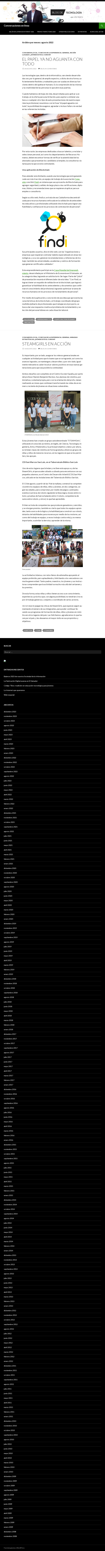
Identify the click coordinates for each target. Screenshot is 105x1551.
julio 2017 (8, 1057)
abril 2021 (8, 850)
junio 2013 (8, 1283)
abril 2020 (8, 905)
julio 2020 (8, 891)
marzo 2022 (8, 799)
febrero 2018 (9, 1025)
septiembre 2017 (11, 1048)
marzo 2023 (8, 744)
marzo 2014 (8, 1241)
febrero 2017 (9, 1080)
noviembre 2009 (10, 1481)
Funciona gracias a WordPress (14, 1548)
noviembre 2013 (10, 1260)
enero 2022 (8, 808)
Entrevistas (82, 32)
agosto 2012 (9, 1329)
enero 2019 (8, 974)
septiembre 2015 (11, 1158)
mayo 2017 (8, 1066)
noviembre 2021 (10, 817)
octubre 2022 (9, 767)
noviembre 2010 (10, 1426)
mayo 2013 (8, 1287)
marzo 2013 (8, 1297)
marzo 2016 (8, 1131)
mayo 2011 (8, 1398)
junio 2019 (8, 951)
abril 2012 (8, 1347)
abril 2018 (8, 1016)
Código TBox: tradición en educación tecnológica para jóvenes (29, 686)
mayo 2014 (8, 1232)
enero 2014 (8, 1251)
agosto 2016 (9, 1108)
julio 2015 (8, 1168)
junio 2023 (8, 730)
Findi (36, 182)
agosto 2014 (9, 1218)
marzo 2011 (8, 1407)
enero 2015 (8, 1195)
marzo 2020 (8, 910)
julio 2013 (8, 1278)
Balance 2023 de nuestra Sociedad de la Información (24, 676)
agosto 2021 (9, 831)
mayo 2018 (8, 1011)
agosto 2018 (9, 997)
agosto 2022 (9, 776)
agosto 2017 (9, 1052)
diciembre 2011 (10, 1366)
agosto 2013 (9, 1274)
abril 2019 (8, 960)
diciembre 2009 (10, 1476)
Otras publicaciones (67, 32)
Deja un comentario (48, 69)
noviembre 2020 (10, 873)
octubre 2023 (9, 721)
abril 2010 (8, 1458)
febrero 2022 (9, 804)
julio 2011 (8, 1389)
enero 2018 (8, 1029)
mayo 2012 (8, 1343)
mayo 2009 (8, 1508)
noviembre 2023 (10, 716)
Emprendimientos (44, 319)
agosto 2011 (9, 1384)
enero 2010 (8, 1472)
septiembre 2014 (11, 1214)
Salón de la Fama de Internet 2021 (21, 32)
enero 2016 (8, 1140)
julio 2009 (8, 1499)
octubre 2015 (9, 1154)
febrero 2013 (9, 1301)
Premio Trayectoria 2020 (46, 32)
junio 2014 (8, 1227)
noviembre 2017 (10, 1039)
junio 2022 (8, 785)
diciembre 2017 (10, 1034)
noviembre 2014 (10, 1204)
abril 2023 (8, 739)
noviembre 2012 (10, 1315)
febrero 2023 (9, 748)
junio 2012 (8, 1338)
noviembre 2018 (10, 983)
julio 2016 (8, 1112)
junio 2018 (8, 1006)
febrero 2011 (9, 1412)
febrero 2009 (9, 1522)
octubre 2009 (9, 1485)
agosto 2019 (9, 942)
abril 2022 (8, 794)
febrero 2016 (9, 1135)
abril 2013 (8, 1292)
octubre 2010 (9, 1430)
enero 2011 (8, 1416)
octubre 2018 (9, 988)
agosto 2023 (9, 725)
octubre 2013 (9, 1264)
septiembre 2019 (11, 937)
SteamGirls (48, 630)
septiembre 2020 (11, 882)
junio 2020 (8, 896)
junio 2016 (8, 1117)
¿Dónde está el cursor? (40, 55)
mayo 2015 (8, 1177)
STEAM (38, 630)
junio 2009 (8, 1504)
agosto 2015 (9, 1163)
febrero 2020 (9, 914)
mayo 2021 (8, 845)
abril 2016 (8, 1126)
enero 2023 (8, 753)
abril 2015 (8, 1181)
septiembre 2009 (11, 1490)
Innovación (29, 322)
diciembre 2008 (10, 1532)
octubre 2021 (9, 822)
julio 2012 (8, 1333)
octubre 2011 (9, 1375)
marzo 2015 (8, 1186)
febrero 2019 (9, 969)
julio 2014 (8, 1223)
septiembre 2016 (11, 1103)
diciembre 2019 (10, 923)
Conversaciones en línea (16, 25)
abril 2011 (8, 1403)
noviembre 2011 (10, 1370)
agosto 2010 (9, 1439)
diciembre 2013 (10, 1255)
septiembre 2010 (11, 1435)
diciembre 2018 (10, 979)
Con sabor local (30, 53)
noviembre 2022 (10, 762)
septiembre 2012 (11, 1324)
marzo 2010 (8, 1462)
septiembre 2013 (11, 1269)
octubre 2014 (9, 1209)
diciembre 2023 (10, 711)
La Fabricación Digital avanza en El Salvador (21, 681)
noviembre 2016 (10, 1094)
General (65, 53)
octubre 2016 (9, 1098)
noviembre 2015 (10, 1149)
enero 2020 (8, 919)
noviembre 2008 (10, 1536)
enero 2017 (8, 1085)
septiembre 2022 (11, 771)
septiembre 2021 (11, 827)
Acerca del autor (96, 32)
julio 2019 (8, 946)
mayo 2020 (8, 900)
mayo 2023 (8, 735)
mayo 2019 (8, 956)
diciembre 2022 (10, 758)
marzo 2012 (8, 1352)
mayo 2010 (8, 1453)
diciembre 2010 (10, 1421)
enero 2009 (8, 1527)
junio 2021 (8, 840)
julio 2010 (8, 1444)
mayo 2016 (8, 1122)
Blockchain (29, 319)
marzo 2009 (8, 1518)
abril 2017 (8, 1071)
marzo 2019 (8, 965)
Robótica (28, 630)
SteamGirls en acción (46, 343)
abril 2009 (8, 1513)
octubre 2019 (9, 933)
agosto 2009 (9, 1495)
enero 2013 (8, 1306)
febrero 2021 (9, 859)
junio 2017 (8, 1062)
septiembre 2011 (11, 1379)
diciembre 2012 (10, 1310)
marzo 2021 (8, 854)
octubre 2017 (9, 1043)
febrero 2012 (9, 1356)
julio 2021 (8, 836)
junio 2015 (8, 1172)
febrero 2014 (9, 1246)
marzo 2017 (8, 1075)
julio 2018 (8, 1002)
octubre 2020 (9, 877)
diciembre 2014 (10, 1200)
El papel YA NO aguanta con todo (52, 61)
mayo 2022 (8, 790)
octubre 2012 (9, 1320)
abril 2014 (8, 1237)
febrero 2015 (9, 1191)
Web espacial (9, 695)
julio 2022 (8, 781)
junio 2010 (8, 1449)
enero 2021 (8, 864)
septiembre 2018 (11, 993)
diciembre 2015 (10, 1145)
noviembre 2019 (10, 928)
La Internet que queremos (14, 690)
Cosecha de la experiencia (49, 53)
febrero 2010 (9, 1467)
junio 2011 (8, 1393)
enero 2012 (8, 1361)
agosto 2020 (9, 887)
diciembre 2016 (10, 1089)
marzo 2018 (8, 1020)
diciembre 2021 (10, 813)
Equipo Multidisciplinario (65, 319)
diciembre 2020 (10, 868)
